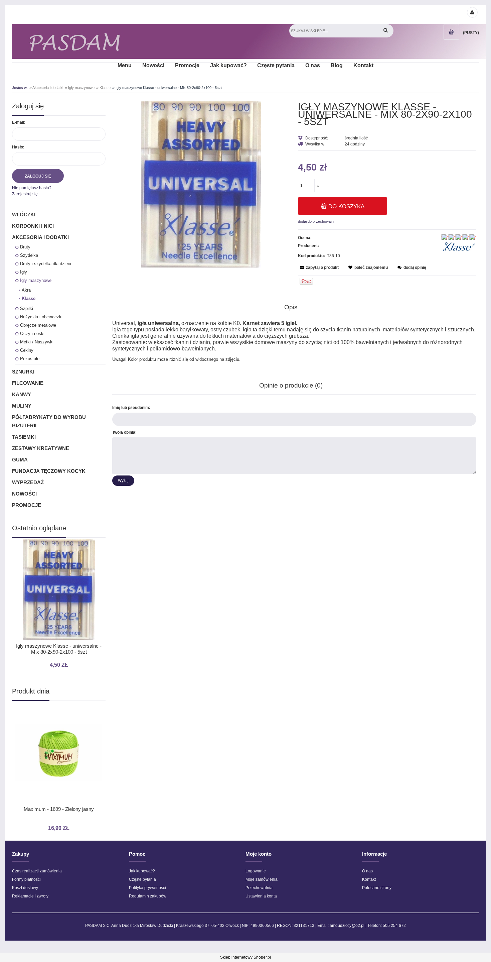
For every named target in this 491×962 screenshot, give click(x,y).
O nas (367, 871)
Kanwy (21, 394)
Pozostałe (29, 358)
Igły (23, 272)
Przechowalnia (259, 887)
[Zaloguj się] (472, 12)
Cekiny (26, 350)
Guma (20, 459)
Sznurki (23, 372)
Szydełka (29, 255)
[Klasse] (459, 247)
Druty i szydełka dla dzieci (45, 263)
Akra (26, 290)
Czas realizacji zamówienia (37, 871)
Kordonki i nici (33, 226)
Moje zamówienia (262, 879)
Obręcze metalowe (38, 325)
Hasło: (18, 147)
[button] (318, 267)
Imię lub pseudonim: (131, 407)
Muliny (21, 406)
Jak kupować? (142, 871)
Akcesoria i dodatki (40, 237)
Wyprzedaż (28, 482)
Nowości (24, 494)
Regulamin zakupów (147, 896)
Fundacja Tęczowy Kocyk (49, 471)
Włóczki (23, 214)
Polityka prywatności (147, 887)
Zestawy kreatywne (40, 448)
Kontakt (369, 879)
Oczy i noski (32, 333)
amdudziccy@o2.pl (347, 925)
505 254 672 (394, 925)
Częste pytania (142, 879)
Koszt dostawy (25, 887)
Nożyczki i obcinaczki (41, 316)
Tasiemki (24, 437)
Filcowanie (27, 383)
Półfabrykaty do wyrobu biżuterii (49, 421)
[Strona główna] (74, 41)
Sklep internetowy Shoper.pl (245, 957)
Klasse (28, 298)
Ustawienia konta (261, 896)
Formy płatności (26, 879)
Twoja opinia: (124, 432)
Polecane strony (376, 887)
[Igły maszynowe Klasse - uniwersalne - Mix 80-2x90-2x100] (201, 184)
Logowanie (256, 871)
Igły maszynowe (35, 280)
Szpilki (26, 308)
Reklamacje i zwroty (30, 896)
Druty (25, 246)
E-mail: (18, 122)
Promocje (26, 505)
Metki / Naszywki (36, 341)
